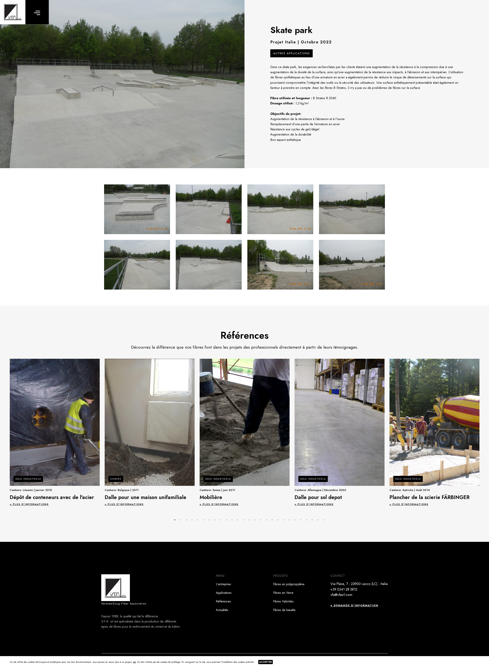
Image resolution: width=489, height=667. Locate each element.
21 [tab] (289, 520)
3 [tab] (186, 520)
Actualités (222, 610)
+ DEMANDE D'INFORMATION (354, 605)
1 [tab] (175, 520)
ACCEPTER (265, 662)
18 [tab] (272, 520)
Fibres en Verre (283, 593)
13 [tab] (243, 520)
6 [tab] (203, 520)
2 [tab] (180, 520)
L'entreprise (223, 584)
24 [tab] (306, 520)
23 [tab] (301, 520)
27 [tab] (324, 520)
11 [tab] (232, 520)
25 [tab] (312, 520)
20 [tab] (284, 520)
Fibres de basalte (284, 610)
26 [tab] (318, 520)
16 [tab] (261, 520)
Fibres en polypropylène (288, 584)
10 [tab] (226, 520)
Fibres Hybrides (283, 601)
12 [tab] (238, 520)
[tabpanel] (55, 432)
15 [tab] (255, 520)
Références (223, 601)
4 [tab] (192, 520)
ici (134, 662)
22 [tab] (295, 520)
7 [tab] (209, 520)
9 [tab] (221, 520)
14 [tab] (249, 520)
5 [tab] (198, 520)
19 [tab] (278, 520)
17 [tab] (266, 520)
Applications (224, 593)
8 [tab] (215, 520)
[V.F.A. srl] (12, 12)
